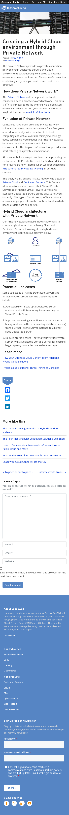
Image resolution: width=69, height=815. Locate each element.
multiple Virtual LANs (38, 112)
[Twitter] (14, 803)
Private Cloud (10, 182)
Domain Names (11, 709)
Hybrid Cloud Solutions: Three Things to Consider (31, 367)
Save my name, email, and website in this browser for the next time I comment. (33, 574)
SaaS (6, 659)
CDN (6, 693)
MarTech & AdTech (13, 654)
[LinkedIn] (22, 803)
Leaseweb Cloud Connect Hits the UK (24, 461)
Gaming (8, 665)
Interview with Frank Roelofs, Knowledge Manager (52, 472)
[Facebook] (6, 803)
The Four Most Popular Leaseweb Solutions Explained (34, 438)
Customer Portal (10, 2)
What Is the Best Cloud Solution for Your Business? (32, 455)
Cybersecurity (11, 698)
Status (26, 2)
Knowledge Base (57, 2)
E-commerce (10, 670)
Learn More (10, 635)
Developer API (39, 2)
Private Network (17, 97)
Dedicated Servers (34, 182)
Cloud (7, 687)
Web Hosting (10, 703)
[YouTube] (29, 803)
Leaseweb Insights (13, 60)
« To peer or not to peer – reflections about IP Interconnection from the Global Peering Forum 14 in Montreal (18, 472)
